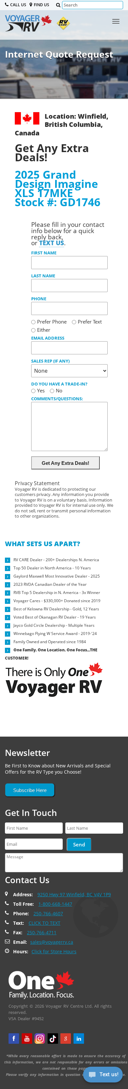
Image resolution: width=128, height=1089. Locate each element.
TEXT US (51, 243)
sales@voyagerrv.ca (51, 942)
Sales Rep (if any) (50, 361)
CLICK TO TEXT (44, 923)
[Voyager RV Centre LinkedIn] (79, 1038)
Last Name (43, 276)
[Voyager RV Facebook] (14, 1038)
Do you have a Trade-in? (59, 384)
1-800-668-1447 (55, 904)
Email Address (47, 338)
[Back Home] (41, 984)
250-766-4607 (48, 913)
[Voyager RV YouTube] (27, 1038)
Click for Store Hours (54, 951)
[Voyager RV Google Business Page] (65, 1038)
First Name (43, 253)
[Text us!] (103, 1076)
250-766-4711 (41, 932)
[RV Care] (62, 25)
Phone (38, 299)
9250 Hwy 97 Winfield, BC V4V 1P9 (74, 894)
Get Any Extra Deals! (65, 463)
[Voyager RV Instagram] (39, 1038)
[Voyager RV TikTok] (53, 1038)
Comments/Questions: (57, 399)
